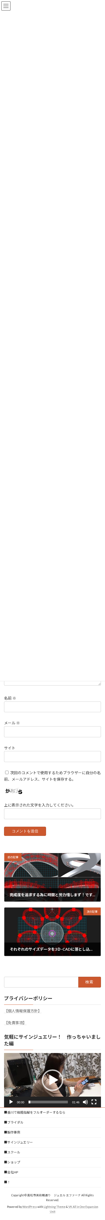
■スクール (12, 1152)
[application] (52, 1080)
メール (12, 723)
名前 (10, 698)
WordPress (29, 1206)
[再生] (11, 1102)
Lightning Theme (54, 1206)
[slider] (48, 1102)
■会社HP (11, 1172)
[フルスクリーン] (94, 1102)
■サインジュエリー (18, 1142)
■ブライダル (13, 1122)
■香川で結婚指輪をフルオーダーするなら (34, 1112)
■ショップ (12, 1162)
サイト (9, 747)
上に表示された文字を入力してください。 (40, 805)
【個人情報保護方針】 (23, 1011)
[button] (52, 1080)
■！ (7, 1182)
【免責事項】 (15, 1022)
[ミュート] (85, 1102)
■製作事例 (12, 1132)
